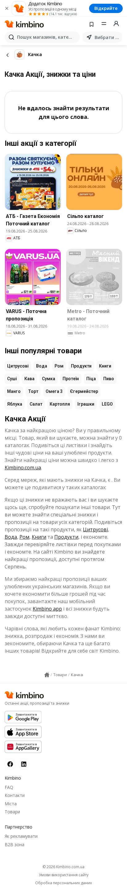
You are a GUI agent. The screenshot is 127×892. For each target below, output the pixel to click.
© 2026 (63, 866)
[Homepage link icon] (46, 674)
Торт (33, 391)
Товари (12, 812)
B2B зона (14, 844)
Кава (29, 378)
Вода (41, 365)
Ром (59, 365)
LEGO (107, 404)
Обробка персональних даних (63, 883)
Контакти (15, 795)
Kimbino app (47, 608)
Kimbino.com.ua (23, 467)
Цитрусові (18, 365)
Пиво (108, 378)
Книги (105, 365)
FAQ (9, 787)
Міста (11, 804)
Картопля (60, 404)
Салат (36, 404)
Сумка (48, 378)
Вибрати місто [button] (107, 37)
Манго (14, 391)
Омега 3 (54, 391)
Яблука (14, 404)
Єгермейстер (84, 391)
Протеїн (71, 378)
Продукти (81, 365)
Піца (91, 378)
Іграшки (85, 404)
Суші (12, 378)
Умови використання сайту (63, 874)
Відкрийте (105, 8)
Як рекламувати (21, 836)
